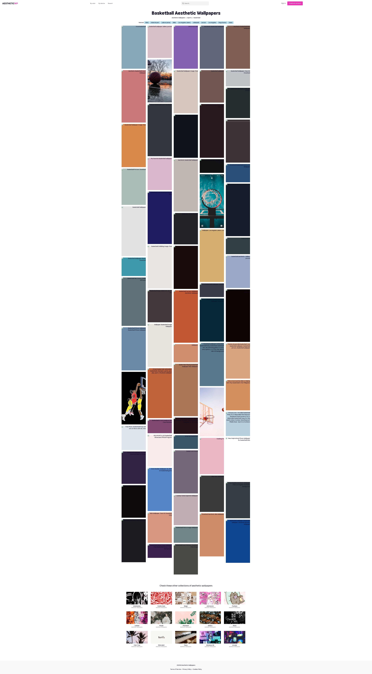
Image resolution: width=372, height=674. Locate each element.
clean (230, 23)
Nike (174, 23)
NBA (146, 23)
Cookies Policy (197, 669)
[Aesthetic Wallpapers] (10, 3)
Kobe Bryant (155, 23)
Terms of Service (175, 669)
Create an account (295, 3)
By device (102, 3)
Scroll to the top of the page (367, 670)
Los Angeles (212, 23)
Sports (189, 18)
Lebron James (166, 23)
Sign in (283, 3)
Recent (110, 3)
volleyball (196, 23)
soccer (204, 23)
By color (92, 3)
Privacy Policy (187, 669)
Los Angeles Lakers (184, 23)
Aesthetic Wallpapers (178, 18)
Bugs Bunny (222, 23)
